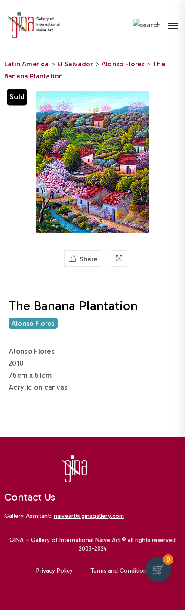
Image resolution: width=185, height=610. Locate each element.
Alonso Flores (123, 64)
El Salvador (75, 64)
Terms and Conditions (120, 570)
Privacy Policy (54, 570)
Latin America (26, 64)
